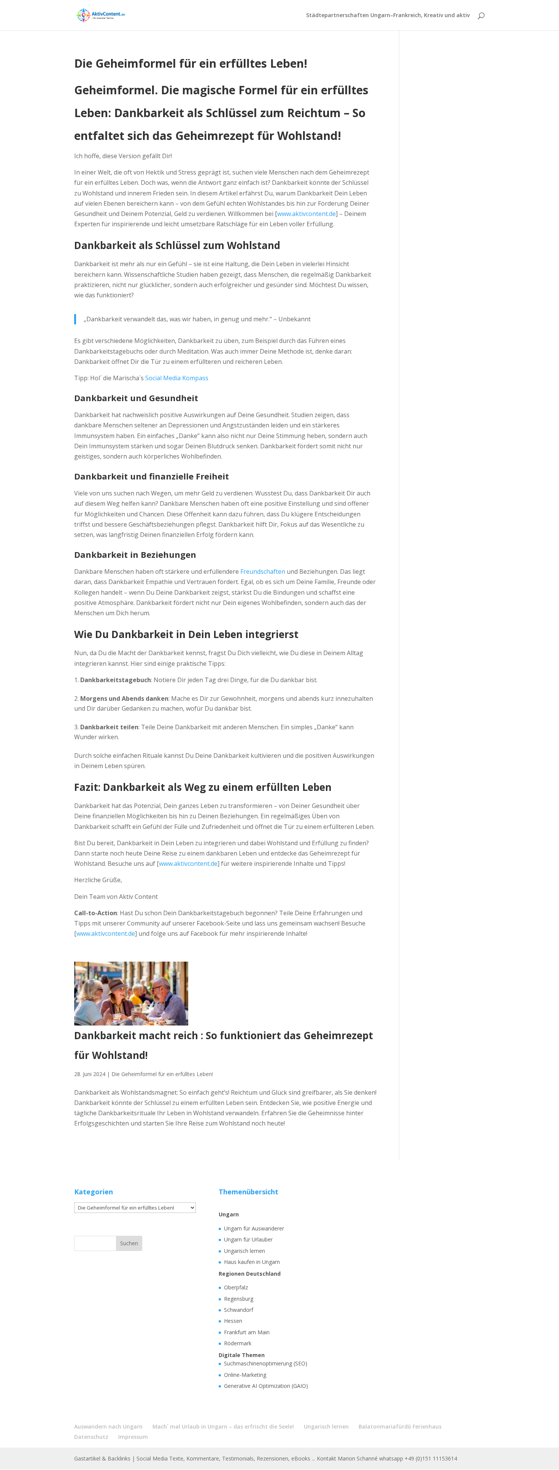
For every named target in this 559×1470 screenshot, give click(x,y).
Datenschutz (91, 1436)
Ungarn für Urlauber (248, 1239)
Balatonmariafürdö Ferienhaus (400, 1426)
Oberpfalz (236, 1287)
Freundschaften (262, 571)
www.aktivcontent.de (306, 214)
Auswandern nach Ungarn (108, 1426)
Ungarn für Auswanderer (254, 1228)
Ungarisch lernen (244, 1250)
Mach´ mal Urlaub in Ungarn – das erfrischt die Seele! (223, 1426)
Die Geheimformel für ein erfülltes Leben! (162, 1074)
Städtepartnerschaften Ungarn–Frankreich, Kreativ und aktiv (388, 16)
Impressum (133, 1436)
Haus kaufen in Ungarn (252, 1261)
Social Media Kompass (176, 378)
